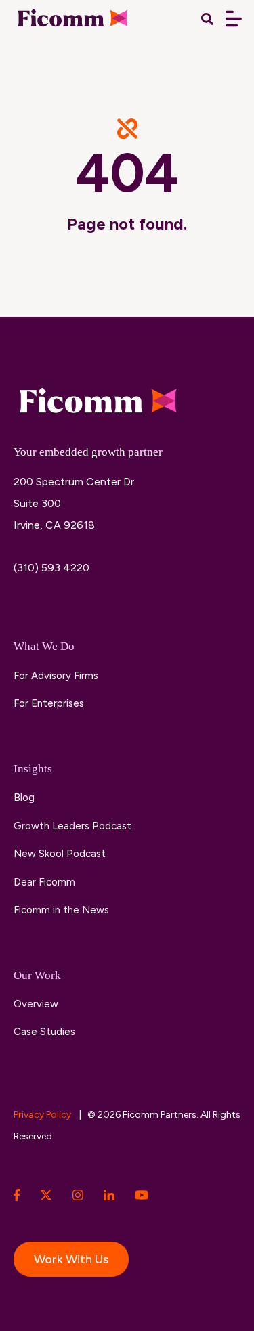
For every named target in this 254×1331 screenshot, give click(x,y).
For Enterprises (49, 703)
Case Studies (44, 1032)
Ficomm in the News (61, 910)
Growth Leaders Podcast (72, 826)
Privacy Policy (43, 1114)
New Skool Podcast (60, 854)
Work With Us (71, 1259)
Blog (24, 797)
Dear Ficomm (44, 882)
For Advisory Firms (56, 676)
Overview (36, 1004)
